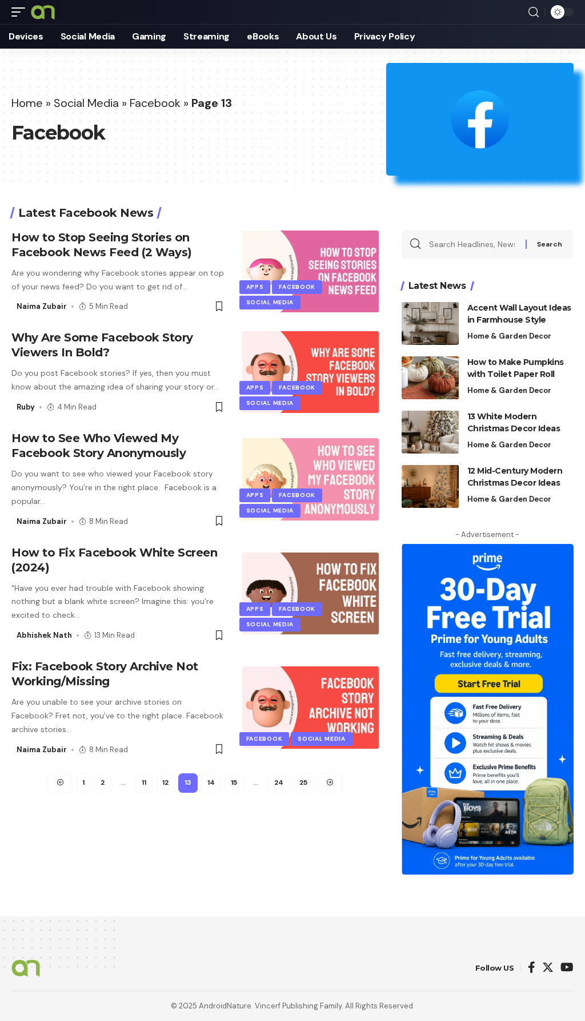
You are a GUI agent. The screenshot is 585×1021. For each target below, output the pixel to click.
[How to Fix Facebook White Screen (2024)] (310, 593)
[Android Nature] (43, 12)
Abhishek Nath (44, 635)
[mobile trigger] (21, 12)
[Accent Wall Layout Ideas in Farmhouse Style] (430, 323)
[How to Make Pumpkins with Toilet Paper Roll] (430, 377)
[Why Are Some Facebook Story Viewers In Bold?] (310, 372)
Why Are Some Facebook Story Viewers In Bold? (102, 345)
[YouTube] (567, 968)
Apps (255, 287)
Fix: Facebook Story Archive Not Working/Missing (104, 674)
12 (165, 782)
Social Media (86, 103)
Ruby (26, 407)
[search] (534, 12)
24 (278, 782)
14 (211, 782)
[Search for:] (473, 244)
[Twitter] (548, 968)
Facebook (155, 103)
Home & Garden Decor (509, 336)
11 (144, 782)
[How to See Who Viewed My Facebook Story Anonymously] (310, 479)
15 (234, 782)
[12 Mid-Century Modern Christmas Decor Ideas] (430, 486)
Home (27, 103)
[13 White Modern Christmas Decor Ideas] (430, 432)
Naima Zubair (42, 306)
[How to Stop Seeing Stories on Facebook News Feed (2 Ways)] (310, 271)
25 (303, 782)
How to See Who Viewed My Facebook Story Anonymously (98, 445)
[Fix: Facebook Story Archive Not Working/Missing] (310, 707)
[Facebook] (531, 968)
